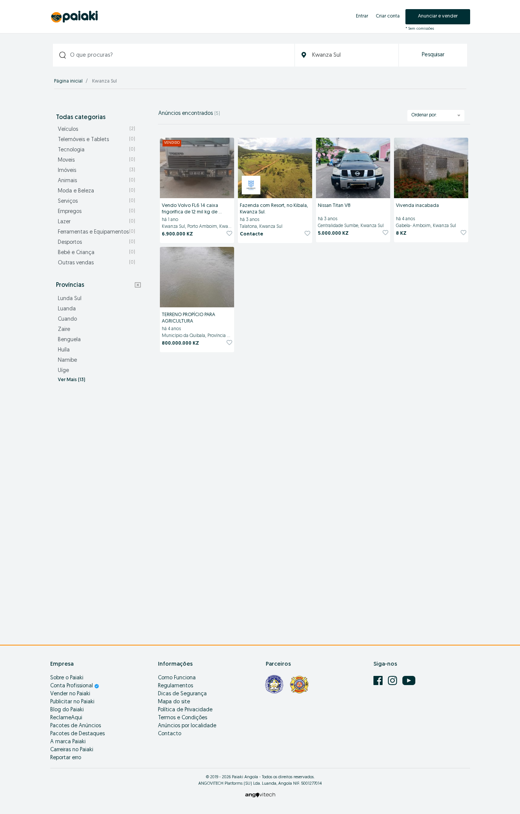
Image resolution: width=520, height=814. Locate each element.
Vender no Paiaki (70, 694)
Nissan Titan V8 (334, 205)
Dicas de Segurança (182, 694)
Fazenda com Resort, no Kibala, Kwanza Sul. (274, 209)
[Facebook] (378, 681)
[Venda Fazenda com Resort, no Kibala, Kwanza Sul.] (275, 168)
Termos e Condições (182, 718)
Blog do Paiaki (67, 710)
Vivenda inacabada (417, 205)
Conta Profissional (72, 686)
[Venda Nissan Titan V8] (353, 168)
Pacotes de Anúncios (75, 726)
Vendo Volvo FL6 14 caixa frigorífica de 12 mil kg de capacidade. (190, 209)
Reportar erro (65, 758)
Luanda (67, 309)
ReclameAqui (66, 718)
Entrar (362, 16)
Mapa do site (174, 702)
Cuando (67, 319)
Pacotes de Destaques (77, 734)
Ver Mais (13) (71, 380)
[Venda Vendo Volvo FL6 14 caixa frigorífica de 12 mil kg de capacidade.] (197, 168)
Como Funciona (177, 678)
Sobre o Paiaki (66, 678)
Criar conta (388, 16)
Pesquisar (433, 55)
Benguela (69, 340)
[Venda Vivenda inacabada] (431, 168)
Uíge (63, 371)
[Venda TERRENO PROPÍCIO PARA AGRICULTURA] (197, 277)
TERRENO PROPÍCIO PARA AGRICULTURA (189, 318)
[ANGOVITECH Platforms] (260, 795)
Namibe (67, 360)
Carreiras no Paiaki (71, 750)
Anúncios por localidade (187, 726)
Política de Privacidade (185, 710)
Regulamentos (175, 686)
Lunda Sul (69, 299)
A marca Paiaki (68, 742)
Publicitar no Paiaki (72, 702)
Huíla (64, 350)
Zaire (64, 329)
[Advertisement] (98, 510)
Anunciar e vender (438, 16)
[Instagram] (393, 681)
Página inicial (68, 81)
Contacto (169, 734)
